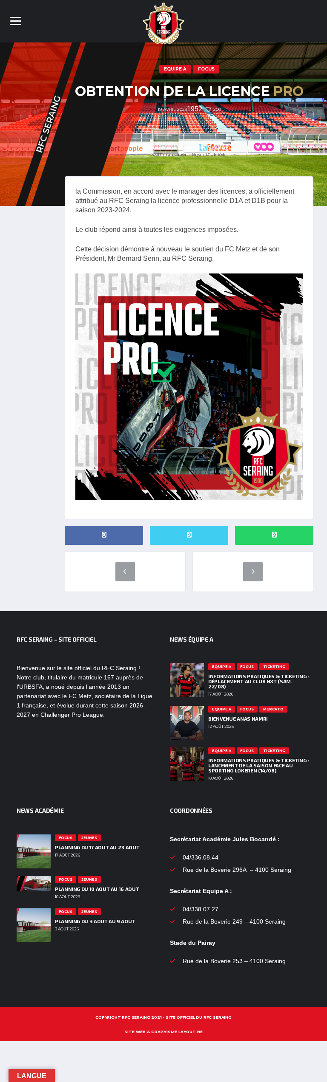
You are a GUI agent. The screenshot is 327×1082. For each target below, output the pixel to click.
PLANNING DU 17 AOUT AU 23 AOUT (97, 847)
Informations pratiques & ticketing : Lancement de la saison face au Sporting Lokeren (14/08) (258, 765)
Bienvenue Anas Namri (238, 718)
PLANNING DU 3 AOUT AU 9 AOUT (95, 921)
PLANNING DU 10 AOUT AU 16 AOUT (97, 889)
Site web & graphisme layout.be (163, 1031)
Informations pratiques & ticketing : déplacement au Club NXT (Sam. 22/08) (258, 681)
